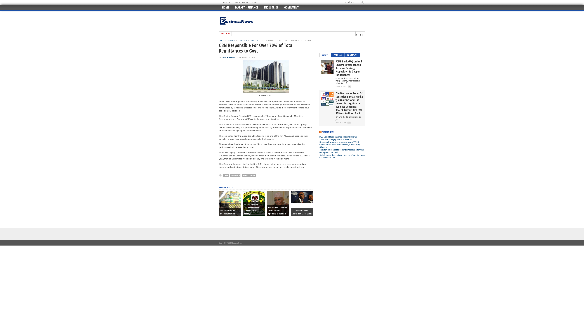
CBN (226, 175)
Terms (254, 2)
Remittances (249, 175)
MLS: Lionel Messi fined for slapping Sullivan (338, 137)
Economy (254, 40)
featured (235, 175)
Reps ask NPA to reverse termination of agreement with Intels (277, 210)
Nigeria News (328, 132)
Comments (352, 55)
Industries (271, 7)
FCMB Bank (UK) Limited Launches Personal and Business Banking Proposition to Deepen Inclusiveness (348, 68)
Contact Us (226, 2)
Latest (325, 55)
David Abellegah (228, 57)
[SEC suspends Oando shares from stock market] (302, 202)
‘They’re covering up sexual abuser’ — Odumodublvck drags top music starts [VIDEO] (339, 140)
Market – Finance (246, 7)
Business (231, 40)
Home (225, 7)
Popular (338, 55)
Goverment (291, 7)
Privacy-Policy (241, 2)
